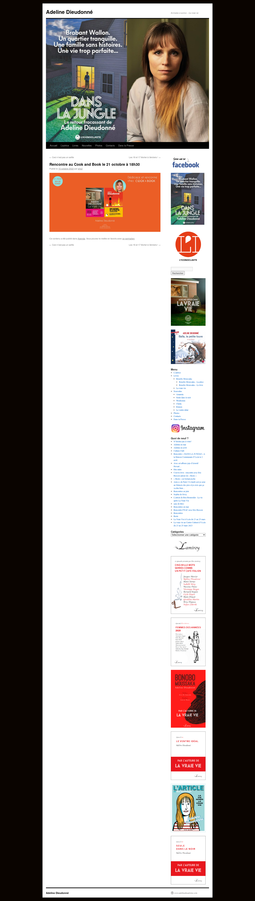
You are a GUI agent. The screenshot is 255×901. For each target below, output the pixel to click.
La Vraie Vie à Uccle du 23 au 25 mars (189, 519)
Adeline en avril (180, 447)
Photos (98, 145)
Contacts (110, 145)
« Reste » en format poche (184, 478)
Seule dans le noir (183, 397)
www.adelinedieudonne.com (185, 892)
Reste (176, 516)
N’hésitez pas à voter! (183, 441)
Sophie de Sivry (180, 494)
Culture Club (179, 450)
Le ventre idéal (182, 409)
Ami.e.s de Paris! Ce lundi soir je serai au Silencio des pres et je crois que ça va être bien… (189, 484)
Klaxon (179, 406)
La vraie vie (181, 388)
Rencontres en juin (181, 491)
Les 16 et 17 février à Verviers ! (144, 157)
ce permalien (128, 238)
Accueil (53, 145)
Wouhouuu (180, 400)
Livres (75, 145)
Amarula (179, 394)
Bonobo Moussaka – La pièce (191, 381)
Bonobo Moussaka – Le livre (191, 385)
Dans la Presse (126, 145)
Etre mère (177, 469)
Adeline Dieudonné (69, 11)
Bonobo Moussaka (184, 378)
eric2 (80, 168)
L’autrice (65, 145)
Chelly (179, 403)
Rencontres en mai (181, 506)
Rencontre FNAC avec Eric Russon (188, 509)
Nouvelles (87, 145)
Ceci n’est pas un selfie (61, 157)
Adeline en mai (180, 444)
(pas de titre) (179, 503)
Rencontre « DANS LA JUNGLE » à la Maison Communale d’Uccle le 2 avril (189, 456)
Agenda (81, 238)
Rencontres (178, 513)
